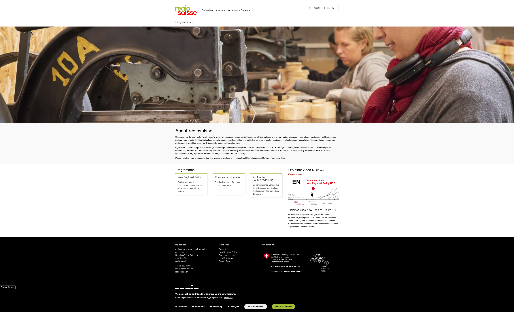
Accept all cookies (283, 306)
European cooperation (228, 255)
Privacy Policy (225, 261)
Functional (200, 306)
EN (333, 7)
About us (318, 7)
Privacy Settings (7, 287)
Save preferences (255, 306)
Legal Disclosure (226, 258)
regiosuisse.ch (181, 271)
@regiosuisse (295, 174)
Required (182, 306)
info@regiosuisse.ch (184, 268)
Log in (327, 7)
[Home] (186, 9)
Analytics (235, 306)
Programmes (185, 169)
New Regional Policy (228, 252)
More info (228, 297)
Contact (222, 249)
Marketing (217, 306)
